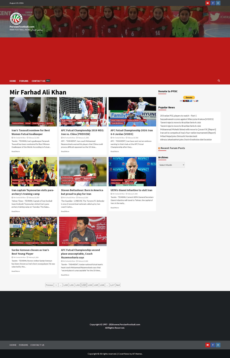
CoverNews (123, 353)
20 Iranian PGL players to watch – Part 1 (178, 115)
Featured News (17, 123)
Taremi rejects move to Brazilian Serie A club (180, 122)
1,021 (71, 285)
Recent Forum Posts (173, 148)
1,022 (77, 285)
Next (118, 285)
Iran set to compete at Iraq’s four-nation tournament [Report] (188, 132)
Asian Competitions (69, 120)
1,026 (102, 285)
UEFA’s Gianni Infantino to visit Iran (131, 190)
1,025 (96, 285)
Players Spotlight (18, 183)
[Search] (219, 80)
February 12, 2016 (34, 138)
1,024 (90, 285)
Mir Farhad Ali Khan (20, 138)
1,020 (65, 285)
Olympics (29, 180)
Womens (50, 123)
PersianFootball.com (22, 26)
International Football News (85, 177)
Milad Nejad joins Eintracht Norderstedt (178, 136)
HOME (13, 80)
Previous (49, 285)
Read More (16, 151)
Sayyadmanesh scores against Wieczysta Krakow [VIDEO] (186, 119)
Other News (38, 180)
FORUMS (23, 80)
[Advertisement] (115, 57)
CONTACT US (41, 80)
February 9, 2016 (83, 198)
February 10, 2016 (133, 138)
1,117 (112, 285)
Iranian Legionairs (68, 180)
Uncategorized (127, 183)
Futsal (28, 123)
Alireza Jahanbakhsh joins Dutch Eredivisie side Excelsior (186, 139)
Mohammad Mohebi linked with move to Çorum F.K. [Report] (188, 129)
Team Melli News (38, 123)
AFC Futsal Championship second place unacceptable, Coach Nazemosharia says (80, 253)
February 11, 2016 (83, 138)
